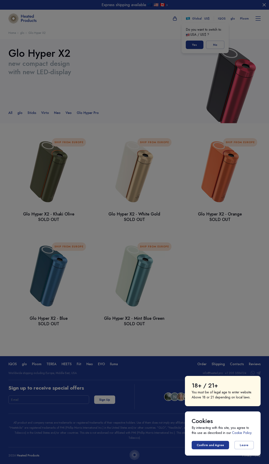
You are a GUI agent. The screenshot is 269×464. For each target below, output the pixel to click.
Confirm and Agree (210, 445)
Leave (244, 445)
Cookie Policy (241, 432)
